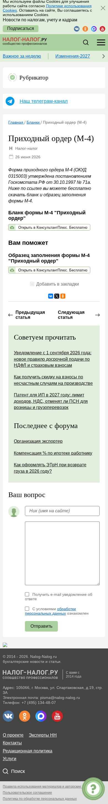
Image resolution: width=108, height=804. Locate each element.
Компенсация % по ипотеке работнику (53, 453)
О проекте (13, 735)
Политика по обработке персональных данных (40, 799)
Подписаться (20, 28)
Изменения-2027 (72, 56)
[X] (56, 296)
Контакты (12, 743)
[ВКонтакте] (50, 296)
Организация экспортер (38, 441)
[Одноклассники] (62, 296)
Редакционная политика (27, 751)
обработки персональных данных (50, 611)
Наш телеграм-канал (44, 101)
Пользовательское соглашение (27, 793)
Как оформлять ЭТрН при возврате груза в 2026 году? (50, 467)
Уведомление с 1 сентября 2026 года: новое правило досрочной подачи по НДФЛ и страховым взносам (52, 359)
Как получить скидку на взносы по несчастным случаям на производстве (53, 380)
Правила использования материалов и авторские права (47, 786)
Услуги (9, 758)
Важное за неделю (22, 56)
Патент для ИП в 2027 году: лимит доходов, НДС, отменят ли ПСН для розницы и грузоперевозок (51, 401)
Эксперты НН (43, 735)
